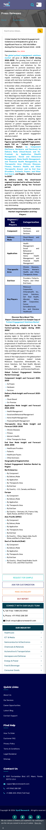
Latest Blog (8, 711)
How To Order (9, 733)
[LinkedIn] (30, 817)
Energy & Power (11, 661)
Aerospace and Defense (15, 656)
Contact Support (10, 716)
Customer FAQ (9, 738)
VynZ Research (22, 810)
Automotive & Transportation (17, 651)
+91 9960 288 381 (20, 616)
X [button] (3, 828)
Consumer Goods (11, 670)
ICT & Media (9, 637)
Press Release (18, 20)
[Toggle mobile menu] (39, 5)
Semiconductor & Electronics (17, 642)
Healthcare (9, 633)
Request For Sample (23, 578)
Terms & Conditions (12, 749)
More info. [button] (38, 823)
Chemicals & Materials (14, 647)
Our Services (8, 700)
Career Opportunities (12, 705)
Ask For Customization (23, 585)
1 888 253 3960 (21, 611)
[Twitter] (22, 817)
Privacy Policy (9, 744)
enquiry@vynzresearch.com (23, 621)
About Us (7, 695)
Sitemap (7, 759)
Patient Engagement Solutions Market (22, 322)
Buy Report (23, 599)
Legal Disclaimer (10, 754)
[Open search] (32, 4)
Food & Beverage (11, 665)
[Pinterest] (38, 817)
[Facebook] (14, 817)
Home (3, 20)
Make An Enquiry (23, 592)
